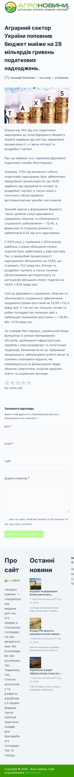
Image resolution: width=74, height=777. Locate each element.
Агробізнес (62, 78)
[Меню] (68, 7)
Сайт (7, 461)
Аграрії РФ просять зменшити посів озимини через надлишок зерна (45, 634)
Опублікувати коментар (24, 534)
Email (8, 443)
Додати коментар (16, 478)
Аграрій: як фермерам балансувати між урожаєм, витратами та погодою (45, 596)
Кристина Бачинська (43, 599)
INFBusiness (33, 772)
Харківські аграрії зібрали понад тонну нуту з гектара (45, 673)
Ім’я (7, 426)
